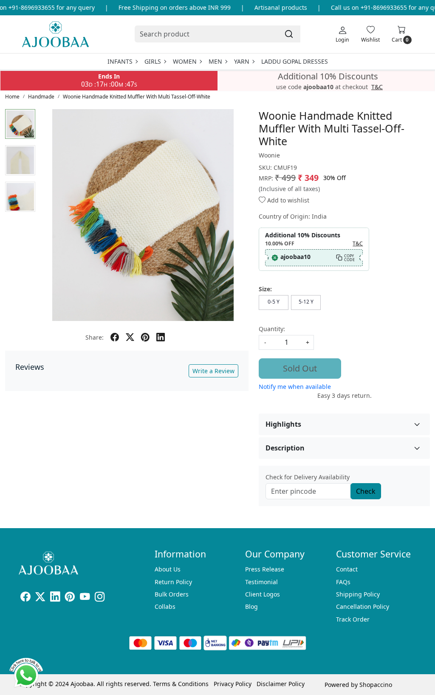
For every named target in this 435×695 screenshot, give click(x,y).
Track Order (353, 619)
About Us (168, 569)
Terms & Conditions (181, 684)
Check (366, 491)
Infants (120, 61)
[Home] (55, 34)
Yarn (241, 61)
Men (215, 61)
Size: (265, 289)
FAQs (343, 582)
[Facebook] (25, 598)
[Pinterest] (69, 598)
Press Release (264, 569)
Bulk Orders (172, 594)
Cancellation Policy (362, 606)
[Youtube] (84, 598)
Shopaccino (375, 685)
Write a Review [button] (213, 371)
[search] (288, 33)
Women (185, 61)
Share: (94, 337)
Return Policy (173, 582)
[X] (40, 598)
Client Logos (262, 594)
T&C (377, 87)
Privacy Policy (232, 684)
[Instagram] (99, 598)
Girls (152, 61)
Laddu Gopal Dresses (294, 61)
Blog (251, 606)
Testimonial (261, 582)
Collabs (165, 606)
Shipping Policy (358, 594)
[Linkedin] (55, 598)
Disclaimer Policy (281, 684)
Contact (347, 569)
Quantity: (272, 329)
